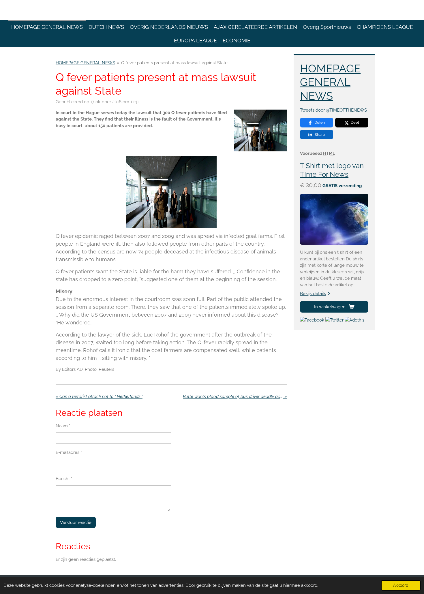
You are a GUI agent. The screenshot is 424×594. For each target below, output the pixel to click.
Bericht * (64, 478)
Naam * (63, 425)
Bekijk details (313, 293)
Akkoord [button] (400, 585)
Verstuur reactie (75, 522)
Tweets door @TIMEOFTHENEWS (333, 110)
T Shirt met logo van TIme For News (332, 170)
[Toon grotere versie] (260, 130)
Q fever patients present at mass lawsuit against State (174, 62)
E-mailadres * (69, 452)
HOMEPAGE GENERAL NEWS (85, 62)
